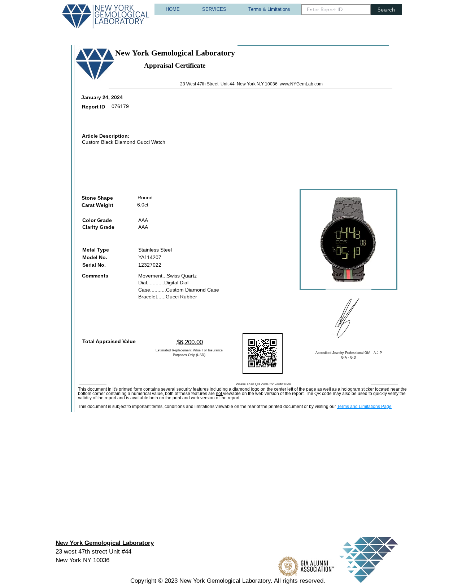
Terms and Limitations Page (364, 406)
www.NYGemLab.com (301, 83)
